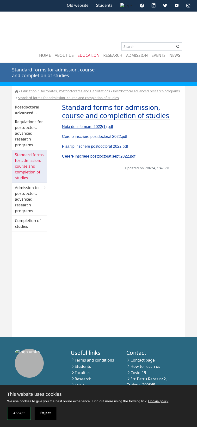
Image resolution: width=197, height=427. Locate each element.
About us (64, 55)
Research (112, 55)
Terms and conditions (94, 360)
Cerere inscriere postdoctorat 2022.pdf (94, 136)
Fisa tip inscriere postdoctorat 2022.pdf (95, 146)
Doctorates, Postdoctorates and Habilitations (75, 91)
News (174, 55)
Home (45, 55)
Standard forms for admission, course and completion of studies (68, 98)
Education (88, 55)
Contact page (142, 360)
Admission (137, 55)
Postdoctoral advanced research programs (146, 91)
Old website (77, 5)
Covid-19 (138, 372)
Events (159, 55)
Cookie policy (158, 401)
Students (104, 5)
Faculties (83, 372)
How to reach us (145, 366)
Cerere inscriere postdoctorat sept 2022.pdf (98, 156)
